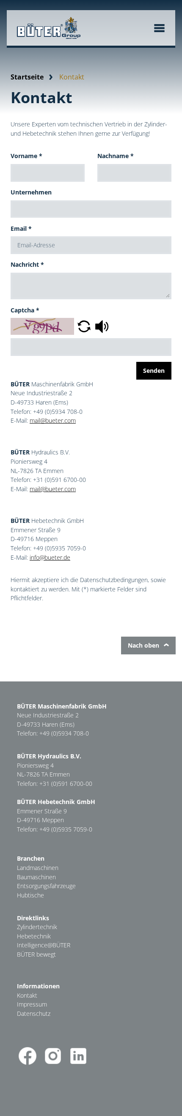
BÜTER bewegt (36, 954)
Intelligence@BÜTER (43, 945)
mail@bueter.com (53, 420)
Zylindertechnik (37, 927)
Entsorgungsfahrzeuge (46, 886)
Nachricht (27, 264)
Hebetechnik (34, 936)
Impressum (32, 1004)
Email (21, 228)
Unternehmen (31, 192)
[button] (84, 326)
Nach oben (144, 645)
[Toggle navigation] (159, 28)
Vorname (26, 156)
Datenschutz (33, 1013)
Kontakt (27, 995)
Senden (154, 371)
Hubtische (30, 895)
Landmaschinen (37, 868)
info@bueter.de (50, 557)
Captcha (25, 310)
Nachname (115, 156)
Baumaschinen (36, 877)
